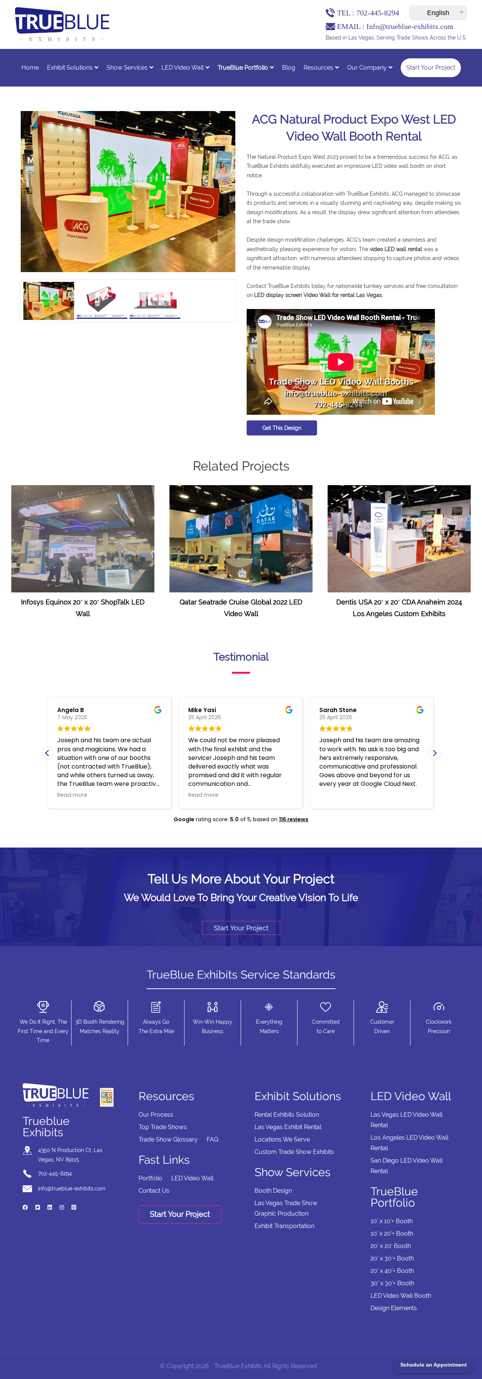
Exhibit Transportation (284, 1226)
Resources (318, 67)
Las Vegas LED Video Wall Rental (406, 1120)
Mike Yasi (202, 710)
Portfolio (150, 1178)
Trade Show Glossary (168, 1139)
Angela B (70, 710)
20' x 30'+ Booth (392, 1258)
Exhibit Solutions (70, 67)
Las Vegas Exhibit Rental (288, 1127)
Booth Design (273, 1190)
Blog (288, 67)
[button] (434, 753)
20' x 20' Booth (391, 1246)
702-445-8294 (377, 13)
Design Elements (394, 1308)
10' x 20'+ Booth (392, 1233)
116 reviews (293, 819)
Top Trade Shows (163, 1127)
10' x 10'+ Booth (392, 1221)
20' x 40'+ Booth (392, 1270)
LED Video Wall (183, 67)
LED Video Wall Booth (401, 1295)
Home (30, 67)
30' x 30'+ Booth (392, 1283)
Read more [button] (72, 795)
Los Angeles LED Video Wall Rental (409, 1143)
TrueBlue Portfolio (243, 67)
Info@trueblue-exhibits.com (409, 26)
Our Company (367, 67)
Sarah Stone (338, 710)
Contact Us (154, 1190)
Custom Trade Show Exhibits (294, 1151)
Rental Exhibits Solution (287, 1114)
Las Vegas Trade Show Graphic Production (286, 1208)
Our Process (156, 1114)
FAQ (212, 1139)
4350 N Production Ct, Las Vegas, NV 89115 (70, 1155)
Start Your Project (430, 67)
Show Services (127, 67)
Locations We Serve (282, 1139)
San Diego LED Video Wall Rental (406, 1166)
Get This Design (281, 428)
